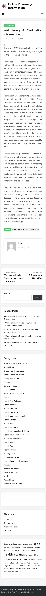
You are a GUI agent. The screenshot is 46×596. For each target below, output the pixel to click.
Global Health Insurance (14, 393)
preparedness (15, 566)
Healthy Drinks (10, 453)
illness (5, 560)
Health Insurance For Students (16, 435)
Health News (9, 442)
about (6, 544)
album (19, 544)
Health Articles (9, 25)
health (8, 554)
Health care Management (14, 416)
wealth (5, 571)
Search (7, 293)
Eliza (7, 39)
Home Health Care (11, 457)
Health (6, 397)
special (12, 568)
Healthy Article (10, 450)
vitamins (34, 568)
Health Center (10, 420)
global (32, 550)
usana (29, 568)
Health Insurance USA (13, 438)
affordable (13, 544)
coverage (37, 547)
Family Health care (11, 378)
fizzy (27, 550)
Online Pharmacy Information (20, 6)
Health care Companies (13, 408)
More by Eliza (23, 247)
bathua (30, 544)
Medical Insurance (11, 468)
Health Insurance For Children (16, 431)
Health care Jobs (11, 412)
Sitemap (7, 530)
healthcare (20, 554)
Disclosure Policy (11, 527)
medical (11, 563)
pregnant (7, 566)
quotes (28, 566)
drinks (12, 550)
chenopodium (16, 547)
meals (6, 563)
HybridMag (28, 592)
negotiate (27, 563)
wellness (11, 571)
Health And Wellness (12, 401)
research (38, 566)
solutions (6, 568)
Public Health (9, 480)
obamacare (36, 563)
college (23, 547)
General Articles (10, 386)
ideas (36, 555)
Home (6, 519)
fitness (23, 550)
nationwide (19, 563)
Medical (7, 465)
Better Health (9, 367)
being (14, 230)
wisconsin (18, 571)
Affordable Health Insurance (15, 363)
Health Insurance (11, 427)
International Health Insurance (16, 461)
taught (23, 568)
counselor (30, 547)
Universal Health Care (13, 484)
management (36, 560)
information (23, 230)
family (17, 550)
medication (34, 230)
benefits (7, 547)
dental (6, 550)
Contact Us (8, 523)
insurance (23, 559)
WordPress (16, 592)
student (18, 568)
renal (32, 566)
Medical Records (11, 472)
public (22, 566)
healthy (30, 555)
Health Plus (8, 446)
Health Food (9, 423)
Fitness (7, 382)
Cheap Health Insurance (14, 371)
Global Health (9, 390)
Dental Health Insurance (14, 375)
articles (25, 544)
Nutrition (7, 476)
